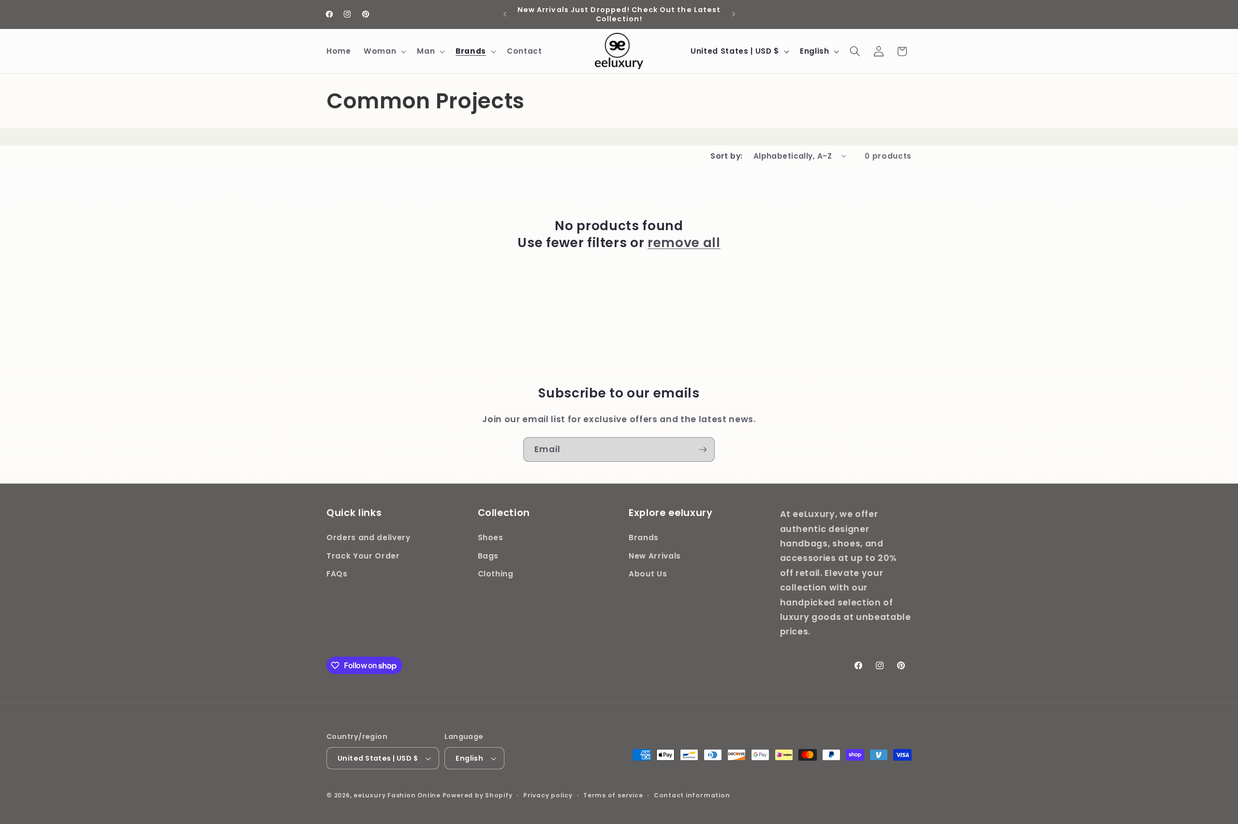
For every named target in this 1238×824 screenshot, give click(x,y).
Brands (644, 537)
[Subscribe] (702, 449)
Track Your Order (363, 555)
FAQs (337, 574)
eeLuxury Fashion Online (397, 795)
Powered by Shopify (477, 795)
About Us (648, 574)
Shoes (490, 537)
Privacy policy (548, 795)
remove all (684, 242)
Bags (488, 555)
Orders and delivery (368, 537)
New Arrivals (655, 555)
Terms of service (613, 795)
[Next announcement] (733, 14)
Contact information (692, 795)
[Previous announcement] (505, 14)
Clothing (496, 574)
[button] (384, 51)
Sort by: (726, 156)
